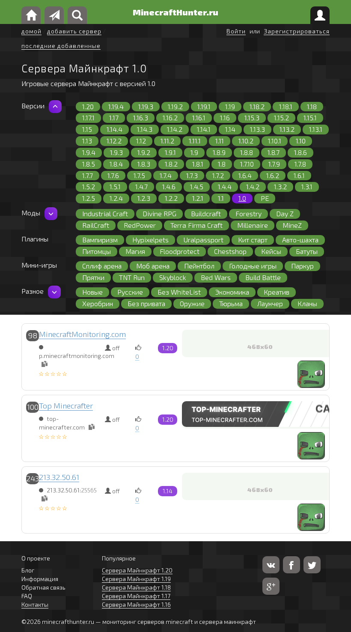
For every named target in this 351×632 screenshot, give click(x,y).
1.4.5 (196, 186)
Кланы (307, 303)
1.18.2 (257, 106)
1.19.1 (204, 106)
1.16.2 (170, 117)
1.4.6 (169, 186)
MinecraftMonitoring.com (82, 334)
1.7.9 (274, 164)
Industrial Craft (105, 213)
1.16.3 (140, 117)
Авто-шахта (300, 240)
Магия (135, 251)
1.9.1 (170, 152)
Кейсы (271, 251)
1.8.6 (300, 152)
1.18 (312, 106)
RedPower (140, 225)
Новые (92, 292)
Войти (236, 31)
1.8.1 (197, 164)
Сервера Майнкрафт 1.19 (136, 578)
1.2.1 (197, 198)
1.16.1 (198, 117)
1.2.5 (88, 198)
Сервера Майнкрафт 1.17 (136, 595)
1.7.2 (218, 175)
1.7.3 (192, 175)
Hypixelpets (150, 240)
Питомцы (96, 251)
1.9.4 (88, 152)
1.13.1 (315, 129)
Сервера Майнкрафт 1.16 (136, 604)
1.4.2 (252, 186)
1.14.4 (114, 129)
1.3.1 (306, 186)
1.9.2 (143, 152)
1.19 (230, 106)
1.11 (219, 141)
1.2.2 (171, 198)
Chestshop (230, 251)
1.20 (88, 106)
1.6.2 (272, 175)
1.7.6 (113, 175)
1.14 (230, 129)
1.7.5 (139, 175)
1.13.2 (287, 129)
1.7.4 (166, 175)
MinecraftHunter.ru (175, 12)
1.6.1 (299, 175)
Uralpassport (203, 240)
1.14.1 (204, 129)
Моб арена (153, 266)
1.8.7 (274, 152)
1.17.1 (88, 117)
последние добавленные (61, 45)
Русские (130, 292)
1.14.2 (174, 129)
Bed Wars (216, 277)
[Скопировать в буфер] (45, 364)
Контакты (34, 604)
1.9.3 (116, 152)
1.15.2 (281, 117)
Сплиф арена (102, 266)
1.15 (87, 129)
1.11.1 (195, 141)
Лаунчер (270, 303)
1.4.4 (225, 186)
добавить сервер (74, 31)
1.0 (242, 198)
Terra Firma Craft (196, 225)
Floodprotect (179, 251)
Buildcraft (206, 213)
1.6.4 (245, 175)
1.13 (87, 141)
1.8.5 (88, 164)
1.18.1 (285, 106)
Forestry (248, 213)
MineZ (292, 225)
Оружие (192, 303)
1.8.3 (143, 164)
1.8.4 (116, 164)
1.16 (225, 117)
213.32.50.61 (59, 477)
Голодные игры (253, 266)
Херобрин (97, 303)
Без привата (146, 303)
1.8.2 (171, 164)
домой (31, 31)
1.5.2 (88, 186)
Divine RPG (159, 213)
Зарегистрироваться (297, 31)
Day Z (285, 213)
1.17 (114, 117)
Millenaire (252, 225)
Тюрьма (231, 303)
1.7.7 (87, 175)
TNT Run (132, 277)
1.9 (194, 152)
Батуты (307, 251)
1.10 (301, 141)
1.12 (141, 141)
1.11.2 (167, 141)
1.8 (222, 164)
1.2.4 (116, 198)
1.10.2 (245, 141)
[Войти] (320, 15)
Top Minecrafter (66, 405)
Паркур (302, 266)
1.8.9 (219, 152)
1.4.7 (141, 186)
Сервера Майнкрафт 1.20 (137, 570)
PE (265, 198)
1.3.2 (280, 186)
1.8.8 (246, 152)
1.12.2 (114, 141)
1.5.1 (115, 186)
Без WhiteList (179, 292)
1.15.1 (310, 117)
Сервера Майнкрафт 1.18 (136, 587)
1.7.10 (247, 164)
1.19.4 (116, 106)
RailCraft (95, 225)
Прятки (93, 277)
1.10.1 (274, 141)
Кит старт (253, 240)
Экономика (232, 292)
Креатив (276, 292)
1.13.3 (257, 129)
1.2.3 (143, 198)
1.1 (221, 198)
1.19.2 (175, 106)
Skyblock (172, 277)
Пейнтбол (199, 266)
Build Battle (263, 277)
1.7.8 (300, 164)
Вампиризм (100, 240)
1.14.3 (144, 129)
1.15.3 (251, 117)
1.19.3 (145, 106)
